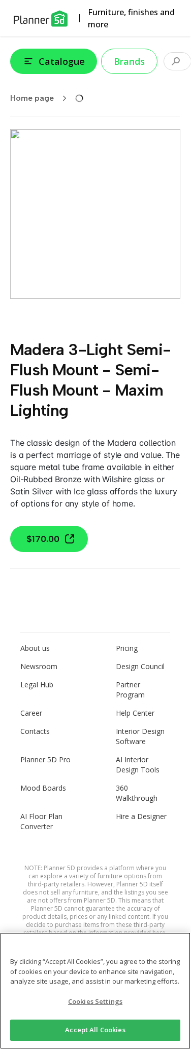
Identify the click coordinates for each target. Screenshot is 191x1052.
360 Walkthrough (136, 793)
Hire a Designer (141, 816)
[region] (95, 990)
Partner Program (130, 689)
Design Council (140, 666)
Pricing (127, 648)
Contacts (35, 731)
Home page (32, 98)
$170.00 (42, 538)
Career (31, 713)
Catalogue (62, 61)
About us (35, 648)
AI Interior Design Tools (138, 764)
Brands (129, 61)
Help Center (135, 713)
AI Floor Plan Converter (41, 821)
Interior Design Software (140, 736)
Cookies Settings (95, 1001)
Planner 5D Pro (45, 759)
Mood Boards (43, 788)
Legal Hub (36, 684)
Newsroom (38, 666)
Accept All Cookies (95, 1029)
